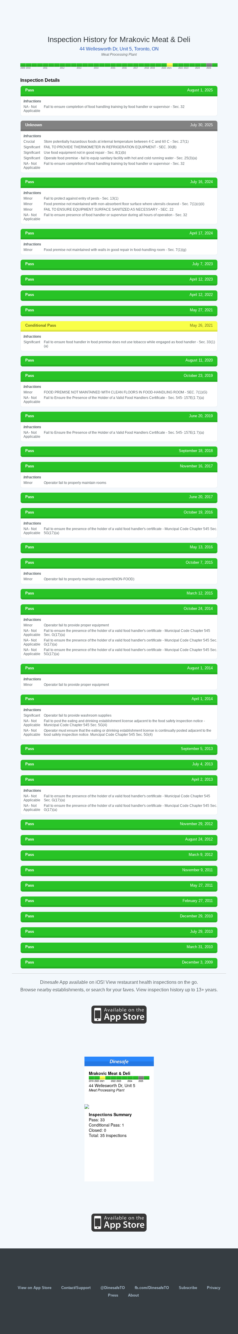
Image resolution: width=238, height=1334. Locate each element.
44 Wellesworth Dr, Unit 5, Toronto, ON (119, 48)
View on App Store (34, 1288)
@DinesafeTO (112, 1288)
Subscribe (188, 1288)
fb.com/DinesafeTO (152, 1288)
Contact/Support (76, 1288)
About (133, 1295)
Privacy (213, 1288)
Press (113, 1295)
